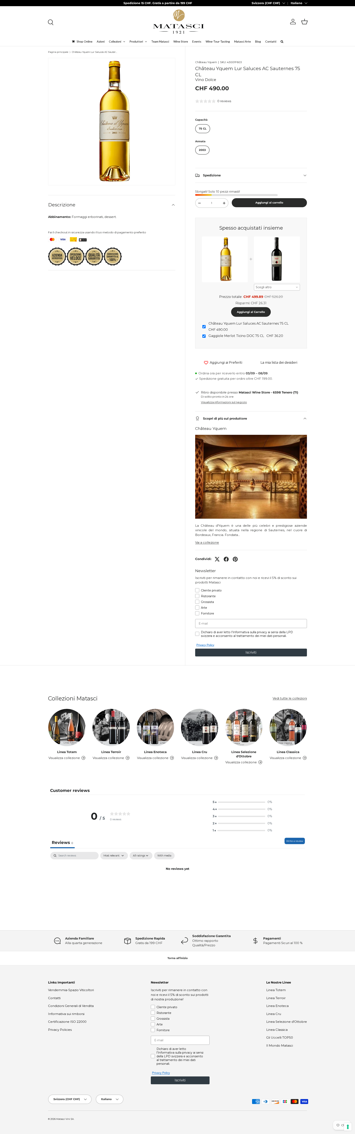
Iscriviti (251, 652)
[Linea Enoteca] (155, 727)
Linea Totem (67, 752)
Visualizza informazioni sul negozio (224, 402)
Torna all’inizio (177, 958)
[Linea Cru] (199, 727)
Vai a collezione (207, 542)
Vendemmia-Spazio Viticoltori (71, 990)
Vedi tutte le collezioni (290, 698)
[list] (111, 121)
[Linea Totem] (66, 727)
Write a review (294, 840)
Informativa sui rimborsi (66, 1014)
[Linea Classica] (288, 727)
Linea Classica (288, 752)
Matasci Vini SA (65, 1119)
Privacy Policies (60, 1030)
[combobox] (277, 287)
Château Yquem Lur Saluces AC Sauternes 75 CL (95, 52)
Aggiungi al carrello (269, 202)
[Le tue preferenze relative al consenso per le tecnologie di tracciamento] (348, 1127)
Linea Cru (199, 752)
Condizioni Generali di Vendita (71, 1006)
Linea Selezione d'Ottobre (243, 754)
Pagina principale (58, 52)
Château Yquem (206, 62)
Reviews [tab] (62, 842)
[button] (304, 21)
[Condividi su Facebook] (226, 559)
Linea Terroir (111, 752)
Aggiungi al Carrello (251, 312)
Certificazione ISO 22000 (67, 1022)
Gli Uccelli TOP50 (279, 1037)
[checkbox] (164, 855)
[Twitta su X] (217, 559)
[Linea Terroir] (111, 727)
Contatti (54, 998)
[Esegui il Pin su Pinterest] (235, 559)
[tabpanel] (177, 882)
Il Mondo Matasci (279, 1045)
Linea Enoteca (155, 752)
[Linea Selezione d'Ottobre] (243, 727)
